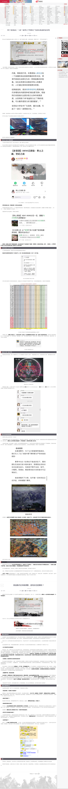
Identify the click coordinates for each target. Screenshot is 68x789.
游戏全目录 (5, 1)
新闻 (4, 35)
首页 (1, 35)
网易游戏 (66, 24)
